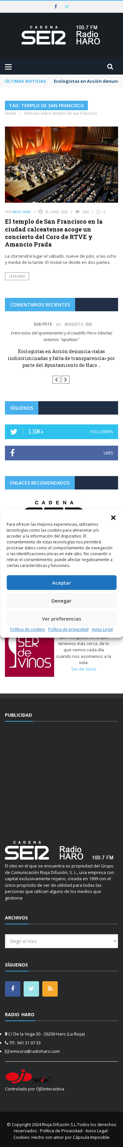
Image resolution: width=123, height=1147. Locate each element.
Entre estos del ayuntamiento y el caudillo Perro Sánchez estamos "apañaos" (62, 336)
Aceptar (61, 582)
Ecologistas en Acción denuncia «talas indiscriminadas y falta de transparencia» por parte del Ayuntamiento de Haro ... (61, 358)
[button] (113, 517)
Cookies (21, 1137)
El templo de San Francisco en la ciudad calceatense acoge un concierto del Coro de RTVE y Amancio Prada (54, 232)
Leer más (17, 276)
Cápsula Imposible (91, 1137)
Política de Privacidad (61, 1131)
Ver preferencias (61, 618)
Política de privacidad (68, 629)
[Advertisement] (62, 777)
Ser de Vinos (83, 669)
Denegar (61, 600)
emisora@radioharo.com (35, 1051)
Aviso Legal (102, 629)
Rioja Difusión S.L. (59, 1124)
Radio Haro (21, 212)
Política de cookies (27, 629)
